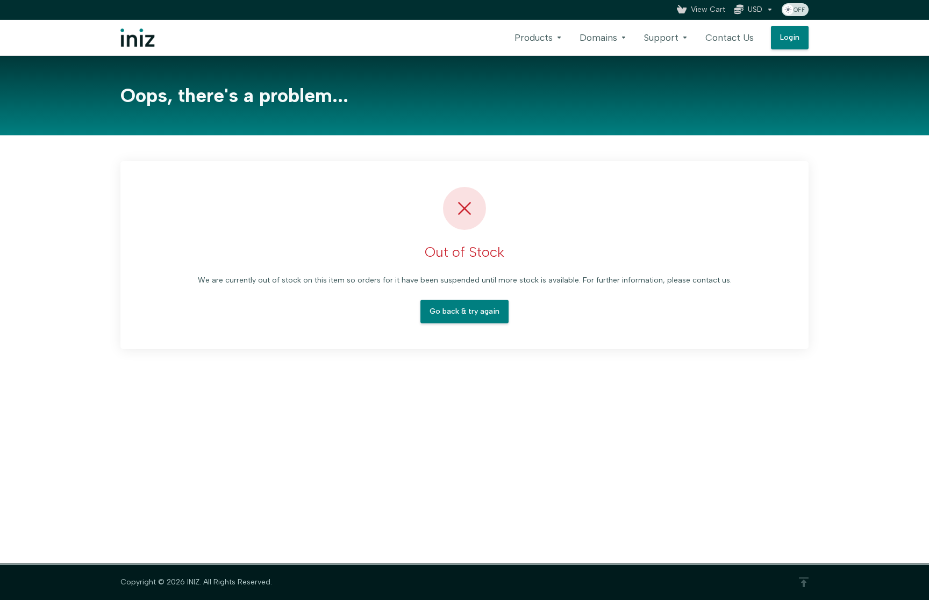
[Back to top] (803, 582)
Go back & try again (464, 311)
